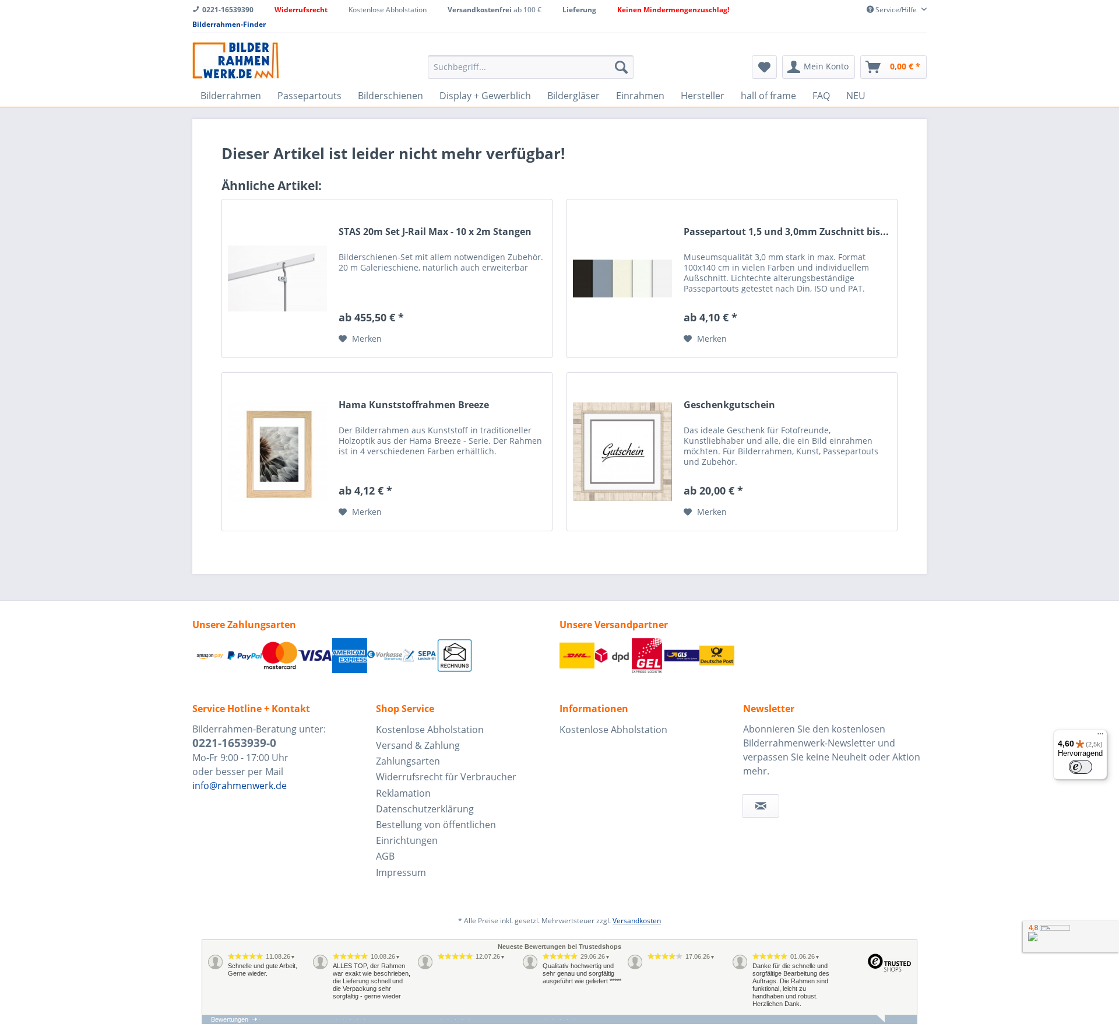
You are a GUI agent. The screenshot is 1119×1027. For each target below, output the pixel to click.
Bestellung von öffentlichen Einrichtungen (436, 832)
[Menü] (1100, 737)
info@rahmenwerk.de (239, 785)
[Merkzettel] (764, 67)
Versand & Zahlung (418, 745)
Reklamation (403, 793)
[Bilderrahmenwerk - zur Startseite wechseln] (235, 60)
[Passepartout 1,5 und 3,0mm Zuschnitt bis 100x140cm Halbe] (622, 278)
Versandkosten (637, 921)
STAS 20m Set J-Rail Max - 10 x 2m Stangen (435, 232)
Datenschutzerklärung (425, 808)
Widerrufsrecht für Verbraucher (446, 776)
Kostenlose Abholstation (430, 729)
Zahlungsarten (408, 761)
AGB (385, 856)
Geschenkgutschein (729, 405)
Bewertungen (229, 1019)
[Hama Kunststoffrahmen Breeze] (277, 451)
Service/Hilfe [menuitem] (896, 10)
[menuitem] (531, 67)
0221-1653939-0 (234, 743)
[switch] (1080, 767)
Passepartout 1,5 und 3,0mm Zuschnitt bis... (786, 232)
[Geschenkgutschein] (622, 451)
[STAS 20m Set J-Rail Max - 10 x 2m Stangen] (277, 278)
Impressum (401, 872)
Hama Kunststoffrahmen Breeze (414, 405)
